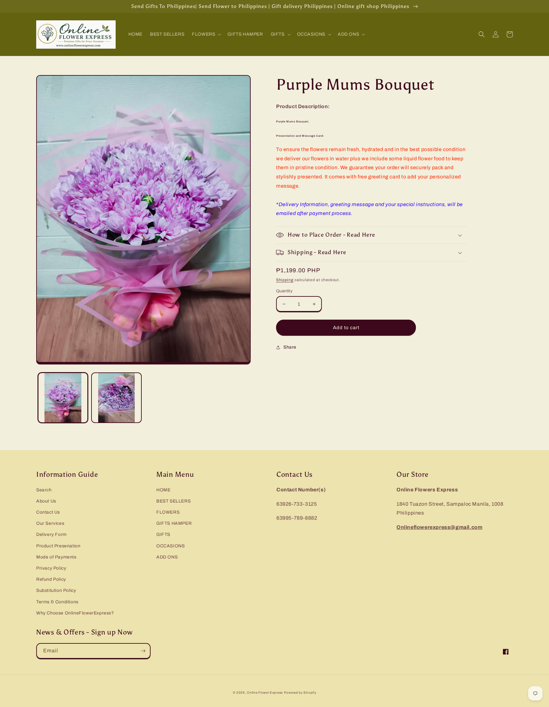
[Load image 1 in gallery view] (63, 397)
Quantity (284, 291)
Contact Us (48, 512)
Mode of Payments (56, 557)
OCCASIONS (170, 546)
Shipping (285, 280)
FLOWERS (168, 512)
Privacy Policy (51, 568)
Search (44, 490)
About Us (46, 501)
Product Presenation (58, 546)
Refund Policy (51, 579)
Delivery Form (51, 534)
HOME (163, 490)
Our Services (50, 523)
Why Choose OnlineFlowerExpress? (75, 613)
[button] (206, 34)
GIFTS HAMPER (174, 523)
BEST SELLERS (173, 501)
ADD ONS (167, 557)
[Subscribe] (143, 651)
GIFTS (163, 534)
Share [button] (289, 347)
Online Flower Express (265, 692)
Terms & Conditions (57, 602)
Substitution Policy (56, 590)
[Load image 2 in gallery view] (116, 397)
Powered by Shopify (300, 692)
